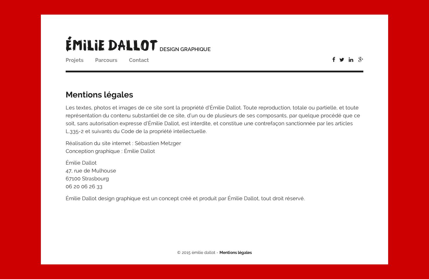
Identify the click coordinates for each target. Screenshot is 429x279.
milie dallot (112, 45)
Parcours (106, 60)
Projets (74, 60)
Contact (139, 60)
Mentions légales (235, 252)
